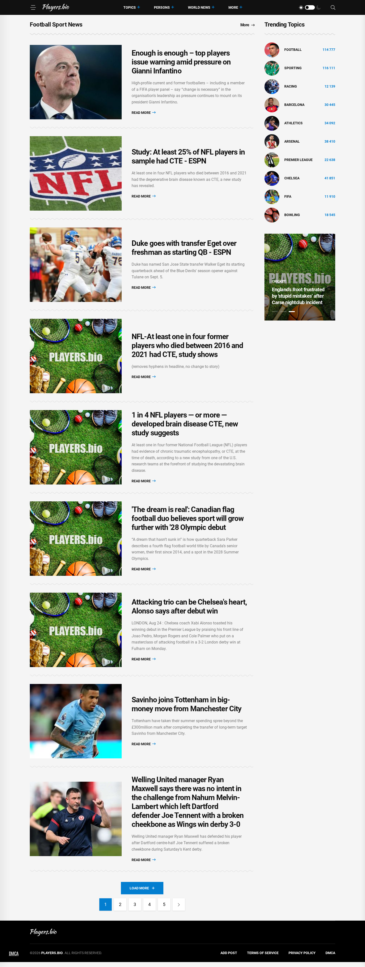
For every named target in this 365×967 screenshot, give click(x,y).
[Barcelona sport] (271, 105)
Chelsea (291, 178)
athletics (293, 123)
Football (293, 50)
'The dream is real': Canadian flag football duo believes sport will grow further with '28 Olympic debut (188, 518)
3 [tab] (292, 311)
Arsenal (292, 141)
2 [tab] (283, 311)
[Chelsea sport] (271, 178)
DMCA (330, 953)
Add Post (228, 953)
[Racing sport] (271, 86)
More (233, 7)
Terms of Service (263, 953)
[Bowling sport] (271, 215)
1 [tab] (275, 311)
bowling (292, 215)
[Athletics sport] (271, 123)
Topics (129, 7)
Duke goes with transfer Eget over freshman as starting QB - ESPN (184, 248)
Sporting (293, 68)
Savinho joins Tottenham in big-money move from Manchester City (186, 704)
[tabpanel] (299, 277)
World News (199, 7)
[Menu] (33, 7)
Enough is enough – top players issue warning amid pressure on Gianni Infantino (181, 62)
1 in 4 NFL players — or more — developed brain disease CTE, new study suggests (185, 424)
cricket (279, 281)
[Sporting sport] (271, 68)
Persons (162, 7)
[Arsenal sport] (271, 141)
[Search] (333, 7)
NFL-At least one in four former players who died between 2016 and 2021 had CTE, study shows (187, 345)
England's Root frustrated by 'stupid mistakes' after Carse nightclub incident (298, 296)
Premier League (298, 160)
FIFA (287, 196)
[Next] (179, 904)
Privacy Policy (302, 953)
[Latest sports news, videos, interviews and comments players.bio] (55, 7)
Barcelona (294, 105)
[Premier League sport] (271, 160)
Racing (290, 86)
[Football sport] (271, 50)
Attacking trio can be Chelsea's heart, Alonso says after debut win (189, 606)
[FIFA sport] (271, 196)
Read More (141, 113)
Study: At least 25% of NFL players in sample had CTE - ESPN (188, 156)
